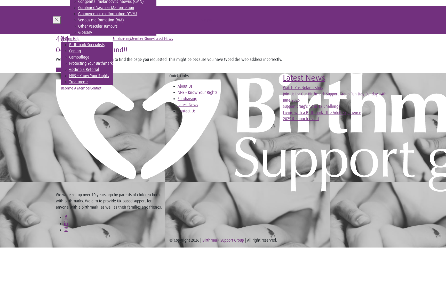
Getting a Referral (84, 69)
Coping (75, 51)
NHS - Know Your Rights (197, 92)
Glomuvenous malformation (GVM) (107, 14)
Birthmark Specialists (87, 45)
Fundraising (121, 39)
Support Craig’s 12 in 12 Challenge (311, 106)
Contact (95, 88)
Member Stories (142, 39)
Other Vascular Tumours (97, 26)
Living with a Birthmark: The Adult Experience (322, 112)
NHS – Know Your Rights (89, 75)
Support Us (209, 20)
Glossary (85, 32)
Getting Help (70, 39)
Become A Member (76, 88)
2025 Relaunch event (301, 119)
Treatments (78, 82)
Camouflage (79, 57)
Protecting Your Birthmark (91, 63)
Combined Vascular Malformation (106, 7)
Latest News (163, 39)
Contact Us (186, 111)
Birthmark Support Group (223, 240)
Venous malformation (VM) (101, 20)
